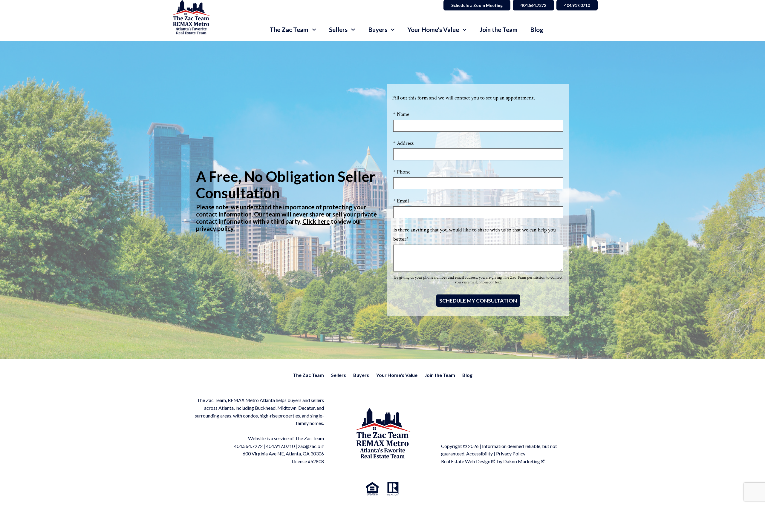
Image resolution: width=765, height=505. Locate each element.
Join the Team (499, 30)
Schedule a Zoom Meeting (477, 5)
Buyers (361, 375)
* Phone (402, 171)
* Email (401, 200)
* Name (401, 114)
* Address (403, 143)
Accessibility (479, 453)
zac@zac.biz (311, 446)
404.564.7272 (533, 5)
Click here (316, 221)
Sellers (338, 375)
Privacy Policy (510, 453)
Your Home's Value (396, 375)
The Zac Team (308, 375)
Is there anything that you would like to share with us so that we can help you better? (474, 234)
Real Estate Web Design (466, 461)
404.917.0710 (577, 5)
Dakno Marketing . (524, 461)
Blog (536, 30)
